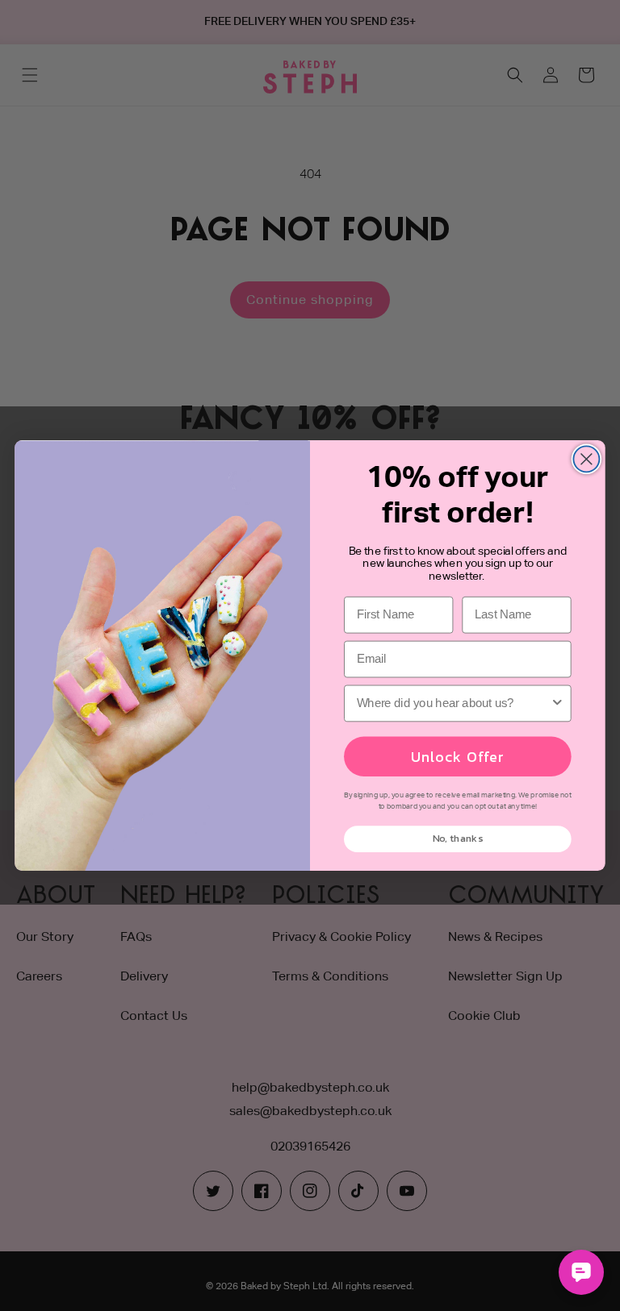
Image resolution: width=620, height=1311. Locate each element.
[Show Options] (557, 703)
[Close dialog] (586, 459)
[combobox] (454, 703)
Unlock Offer (457, 757)
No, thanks (458, 839)
